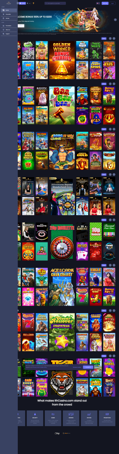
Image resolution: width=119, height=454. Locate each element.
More (104, 38)
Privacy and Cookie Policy (40, 367)
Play (28, 46)
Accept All (88, 367)
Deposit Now (19, 26)
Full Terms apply (40, 34)
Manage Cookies (77, 367)
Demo (28, 49)
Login (112, 3)
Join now (105, 3)
